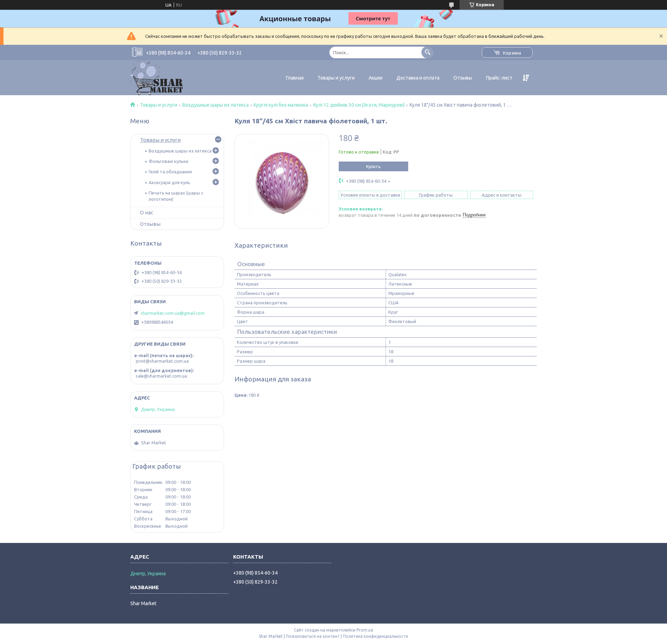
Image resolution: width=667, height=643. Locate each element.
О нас (146, 212)
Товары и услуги (336, 78)
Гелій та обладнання (170, 171)
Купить (373, 166)
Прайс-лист (499, 78)
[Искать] (427, 52)
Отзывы (462, 78)
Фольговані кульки (168, 161)
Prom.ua (364, 630)
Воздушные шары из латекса (215, 105)
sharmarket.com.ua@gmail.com (173, 313)
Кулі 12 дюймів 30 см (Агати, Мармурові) (359, 105)
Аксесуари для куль (169, 182)
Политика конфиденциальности (375, 636)
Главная (295, 78)
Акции (375, 78)
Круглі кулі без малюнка (281, 105)
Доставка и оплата (417, 78)
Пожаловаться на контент (313, 636)
